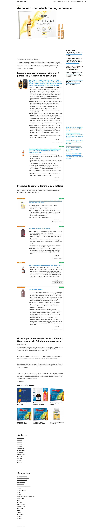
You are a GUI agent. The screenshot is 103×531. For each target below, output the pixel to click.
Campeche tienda (21, 482)
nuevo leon (19, 502)
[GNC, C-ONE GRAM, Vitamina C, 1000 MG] (23, 232)
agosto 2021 (20, 456)
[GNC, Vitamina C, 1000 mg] (23, 293)
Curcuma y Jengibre (21, 490)
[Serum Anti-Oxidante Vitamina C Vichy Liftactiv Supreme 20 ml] (23, 269)
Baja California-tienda (22, 480)
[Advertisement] (40, 49)
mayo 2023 (19, 440)
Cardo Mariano (20, 484)
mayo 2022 (19, 442)
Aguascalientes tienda (22, 476)
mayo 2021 (19, 462)
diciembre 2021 (20, 448)
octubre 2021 (20, 452)
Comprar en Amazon (58, 142)
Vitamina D (19, 518)
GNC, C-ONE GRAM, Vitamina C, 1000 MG (39, 229)
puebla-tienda (20, 508)
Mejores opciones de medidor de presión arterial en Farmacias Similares (74, 142)
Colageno (19, 488)
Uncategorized (20, 514)
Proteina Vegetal (21, 506)
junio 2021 (19, 460)
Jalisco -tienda (20, 498)
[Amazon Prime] (61, 139)
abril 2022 (19, 444)
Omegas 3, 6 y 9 (21, 504)
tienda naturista (21, 1)
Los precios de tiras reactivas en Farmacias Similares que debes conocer (74, 128)
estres (18, 492)
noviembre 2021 (20, 450)
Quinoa (19, 510)
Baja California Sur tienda (23, 478)
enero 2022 (19, 446)
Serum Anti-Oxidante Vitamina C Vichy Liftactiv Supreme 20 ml (45, 265)
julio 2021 (19, 458)
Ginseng (19, 494)
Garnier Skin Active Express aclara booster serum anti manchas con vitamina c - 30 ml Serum (45, 201)
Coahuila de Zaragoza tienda (23, 486)
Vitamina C (19, 5)
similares (19, 512)
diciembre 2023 (20, 438)
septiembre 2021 (21, 454)
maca (18, 500)
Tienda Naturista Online (75, 1)
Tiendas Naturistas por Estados (60, 1)
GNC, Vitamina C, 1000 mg (35, 289)
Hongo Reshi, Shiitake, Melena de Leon (26, 496)
